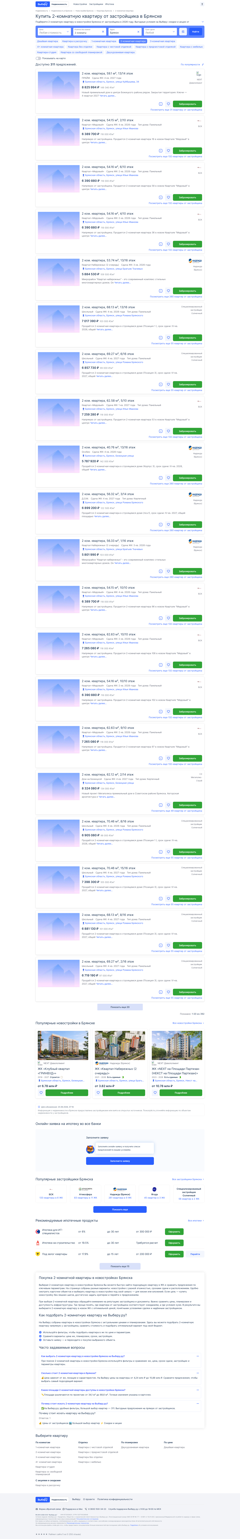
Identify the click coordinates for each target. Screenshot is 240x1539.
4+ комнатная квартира (50, 46)
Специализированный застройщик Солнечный (189, 1192)
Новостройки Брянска (84, 11)
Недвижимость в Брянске (61, 11)
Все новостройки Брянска (187, 1023)
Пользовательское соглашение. (87, 1519)
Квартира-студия (46, 52)
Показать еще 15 (120, 1266)
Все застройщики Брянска (187, 1179)
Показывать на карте (54, 58)
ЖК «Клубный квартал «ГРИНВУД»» (54, 1071)
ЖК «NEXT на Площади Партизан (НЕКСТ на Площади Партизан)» (175, 1071)
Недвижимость (42, 11)
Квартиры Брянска (104, 11)
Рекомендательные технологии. (78, 1523)
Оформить (174, 1231)
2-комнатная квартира (48, 1452)
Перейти (195, 1254)
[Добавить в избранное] (168, 104)
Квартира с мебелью (191, 46)
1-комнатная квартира (104, 41)
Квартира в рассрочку (74, 41)
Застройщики (96, 4)
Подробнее (67, 1092)
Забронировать (187, 104)
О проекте (89, 1499)
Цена (41, 29)
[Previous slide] (40, 1045)
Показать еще (120, 1209)
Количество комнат (82, 29)
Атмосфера (85, 1194)
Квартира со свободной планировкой (81, 52)
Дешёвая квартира (47, 41)
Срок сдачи (150, 29)
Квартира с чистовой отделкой (114, 46)
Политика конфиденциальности (114, 1499)
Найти (195, 31)
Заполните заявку (120, 1161)
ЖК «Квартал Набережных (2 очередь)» (116, 1071)
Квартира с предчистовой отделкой (156, 46)
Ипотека (109, 4)
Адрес (112, 29)
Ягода (154, 1194)
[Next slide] (85, 1045)
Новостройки (80, 4)
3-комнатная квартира (162, 41)
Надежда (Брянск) (120, 1194)
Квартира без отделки (80, 46)
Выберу (76, 1499)
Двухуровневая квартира (121, 52)
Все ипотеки (195, 1220)
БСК (51, 1194)
